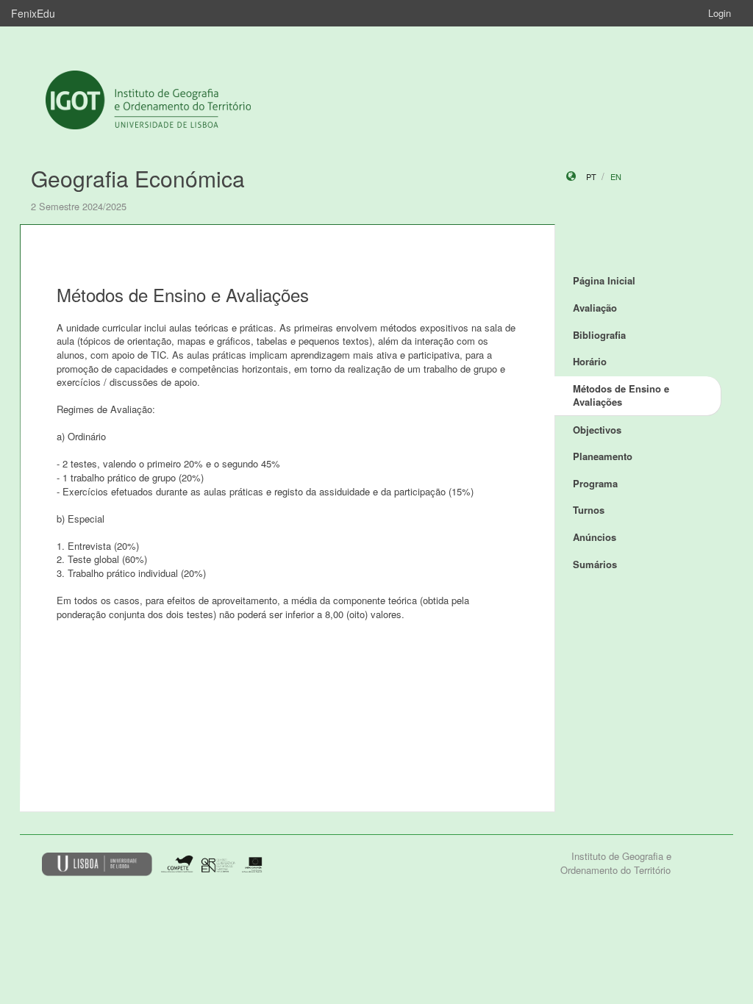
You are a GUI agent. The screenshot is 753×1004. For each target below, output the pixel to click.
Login (719, 13)
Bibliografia (599, 335)
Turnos (588, 510)
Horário (590, 361)
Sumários (595, 564)
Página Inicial (604, 280)
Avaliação (595, 308)
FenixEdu (33, 13)
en (615, 176)
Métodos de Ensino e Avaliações (621, 395)
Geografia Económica (138, 178)
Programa (595, 483)
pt (591, 176)
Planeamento (602, 456)
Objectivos (597, 430)
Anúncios (594, 537)
